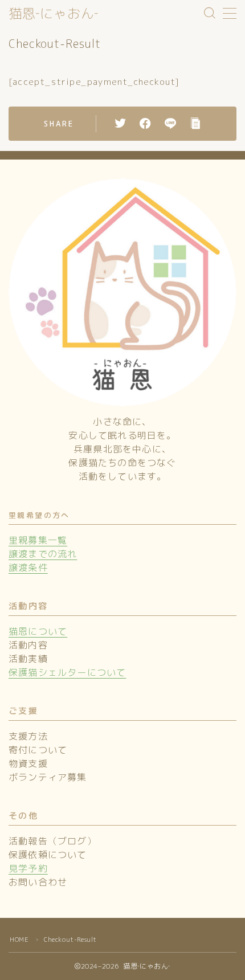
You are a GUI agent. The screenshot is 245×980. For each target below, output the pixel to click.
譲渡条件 (28, 567)
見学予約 (28, 868)
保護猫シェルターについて (67, 672)
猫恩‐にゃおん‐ (54, 13)
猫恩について (38, 631)
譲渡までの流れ (43, 554)
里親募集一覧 (38, 540)
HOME (19, 939)
